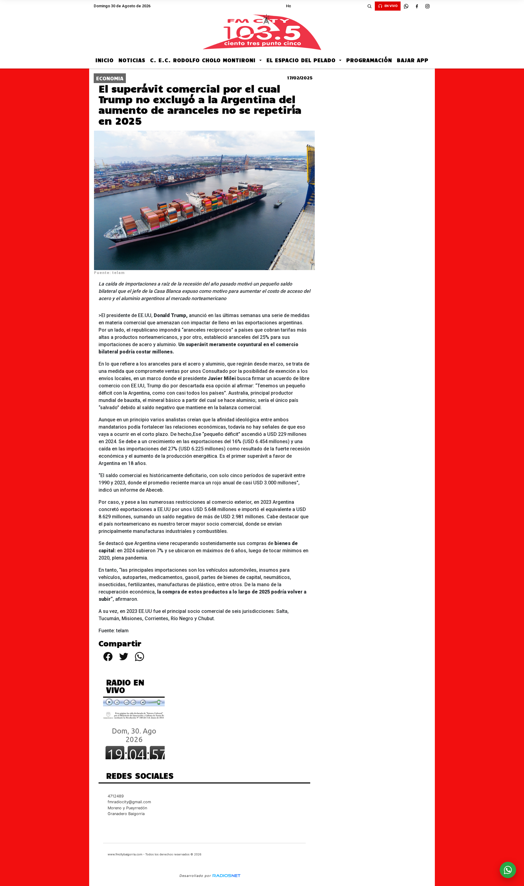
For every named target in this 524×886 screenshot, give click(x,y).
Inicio (105, 60)
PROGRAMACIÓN (369, 60)
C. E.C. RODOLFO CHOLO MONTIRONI (204, 60)
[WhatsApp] (406, 6)
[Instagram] (427, 6)
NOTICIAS (132, 60)
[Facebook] (416, 6)
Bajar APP (412, 60)
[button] (369, 6)
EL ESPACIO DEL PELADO (302, 60)
